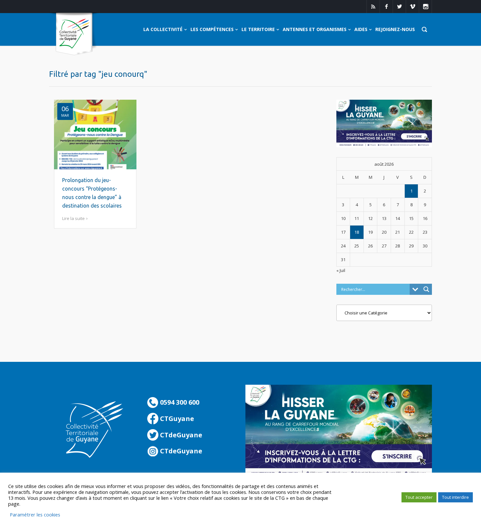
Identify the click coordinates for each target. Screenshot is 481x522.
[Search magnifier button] (426, 289)
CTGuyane (176, 418)
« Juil (340, 270)
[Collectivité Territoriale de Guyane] (74, 34)
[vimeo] (412, 6)
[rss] (373, 6)
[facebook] (386, 6)
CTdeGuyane (180, 434)
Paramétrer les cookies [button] (35, 514)
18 (356, 232)
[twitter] (399, 6)
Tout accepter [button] (419, 497)
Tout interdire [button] (455, 497)
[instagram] (425, 6)
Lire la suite (73, 218)
